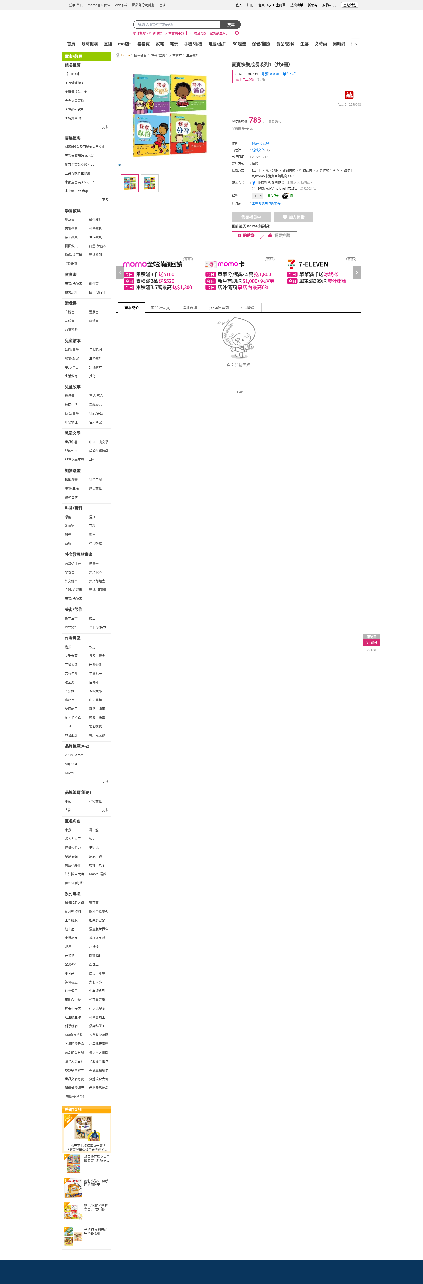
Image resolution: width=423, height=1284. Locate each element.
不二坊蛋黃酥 (197, 33)
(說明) (261, 79)
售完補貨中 (251, 217)
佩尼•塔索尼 (260, 143)
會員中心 (264, 5)
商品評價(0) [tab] (160, 307)
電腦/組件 (217, 44)
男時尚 (339, 44)
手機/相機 (193, 44)
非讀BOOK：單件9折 (278, 73)
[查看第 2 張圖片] (150, 183)
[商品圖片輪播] (170, 115)
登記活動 (349, 5)
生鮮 (304, 44)
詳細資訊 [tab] (189, 307)
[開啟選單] (356, 44)
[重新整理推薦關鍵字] (237, 33)
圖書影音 (140, 55)
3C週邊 (239, 44)
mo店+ (124, 44)
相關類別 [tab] (248, 307)
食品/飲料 (285, 44)
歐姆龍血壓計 (219, 33)
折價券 (312, 5)
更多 (105, 127)
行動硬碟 (155, 33)
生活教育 (192, 55)
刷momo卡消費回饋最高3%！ (273, 176)
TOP (240, 392)
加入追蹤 (297, 217)
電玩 (174, 44)
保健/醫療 (261, 44)
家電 (160, 44)
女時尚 (321, 44)
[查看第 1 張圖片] (130, 183)
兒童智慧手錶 (174, 33)
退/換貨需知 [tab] (219, 307)
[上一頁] (120, 272)
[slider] (238, 272)
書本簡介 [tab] (131, 307)
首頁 (71, 44)
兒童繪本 (175, 55)
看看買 (143, 44)
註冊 (250, 5)
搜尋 (231, 24)
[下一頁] (357, 272)
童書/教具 (158, 55)
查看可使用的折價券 (266, 203)
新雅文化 (258, 150)
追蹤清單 (296, 5)
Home (125, 55)
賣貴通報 (275, 121)
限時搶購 (89, 44)
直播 (108, 44)
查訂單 (280, 5)
